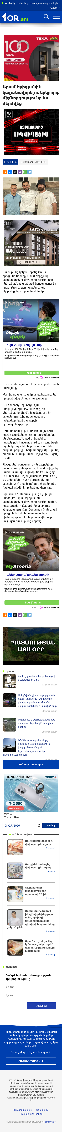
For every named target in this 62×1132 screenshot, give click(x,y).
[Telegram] (29, 172)
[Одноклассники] (5, 172)
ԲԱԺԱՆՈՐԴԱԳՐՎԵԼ (31, 1061)
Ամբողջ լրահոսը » (31, 764)
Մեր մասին (42, 1109)
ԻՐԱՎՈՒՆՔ (10, 161)
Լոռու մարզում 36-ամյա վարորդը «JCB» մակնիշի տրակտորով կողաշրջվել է (32, 3)
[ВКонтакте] (10, 172)
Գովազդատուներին (31, 1113)
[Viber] (20, 172)
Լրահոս (10, 671)
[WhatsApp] (25, 172)
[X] (15, 172)
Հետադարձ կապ (22, 1109)
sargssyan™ (50, 1121)
